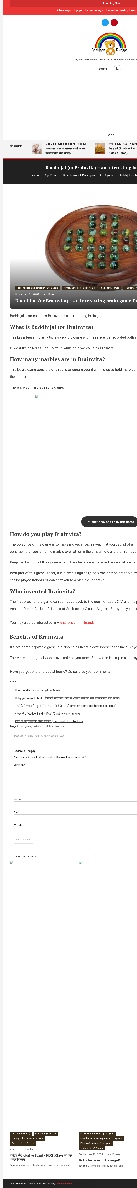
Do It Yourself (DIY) (21, 1133)
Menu (111, 135)
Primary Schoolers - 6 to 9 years (79, 288)
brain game (25, 726)
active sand (25, 1165)
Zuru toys (65, 10)
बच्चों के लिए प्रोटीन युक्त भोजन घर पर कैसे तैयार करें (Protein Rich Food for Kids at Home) (65, 706)
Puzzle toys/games (109, 288)
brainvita (37, 726)
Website (18, 825)
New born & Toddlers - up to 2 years (97, 1133)
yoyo (79, 10)
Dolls (105, 1165)
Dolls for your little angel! (99, 1160)
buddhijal (48, 726)
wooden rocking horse (122, 10)
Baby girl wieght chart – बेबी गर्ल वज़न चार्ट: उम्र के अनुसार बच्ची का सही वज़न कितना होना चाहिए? (61, 148)
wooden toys (95, 10)
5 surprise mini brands (77, 622)
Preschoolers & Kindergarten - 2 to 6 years (37, 288)
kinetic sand (39, 1165)
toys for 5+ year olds (58, 1165)
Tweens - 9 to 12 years (23, 1143)
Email (17, 812)
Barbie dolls (94, 1165)
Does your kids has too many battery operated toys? (39, 736)
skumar (33, 1149)
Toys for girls (116, 1165)
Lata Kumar (49, 294)
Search (103, 68)
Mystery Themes (63, 1183)
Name (17, 799)
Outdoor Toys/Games (46, 1133)
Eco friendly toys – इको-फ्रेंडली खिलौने (37, 690)
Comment (19, 764)
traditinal (59, 726)
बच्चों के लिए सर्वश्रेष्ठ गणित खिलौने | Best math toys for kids (49, 721)
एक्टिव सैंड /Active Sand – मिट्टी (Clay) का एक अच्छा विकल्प (48, 713)
